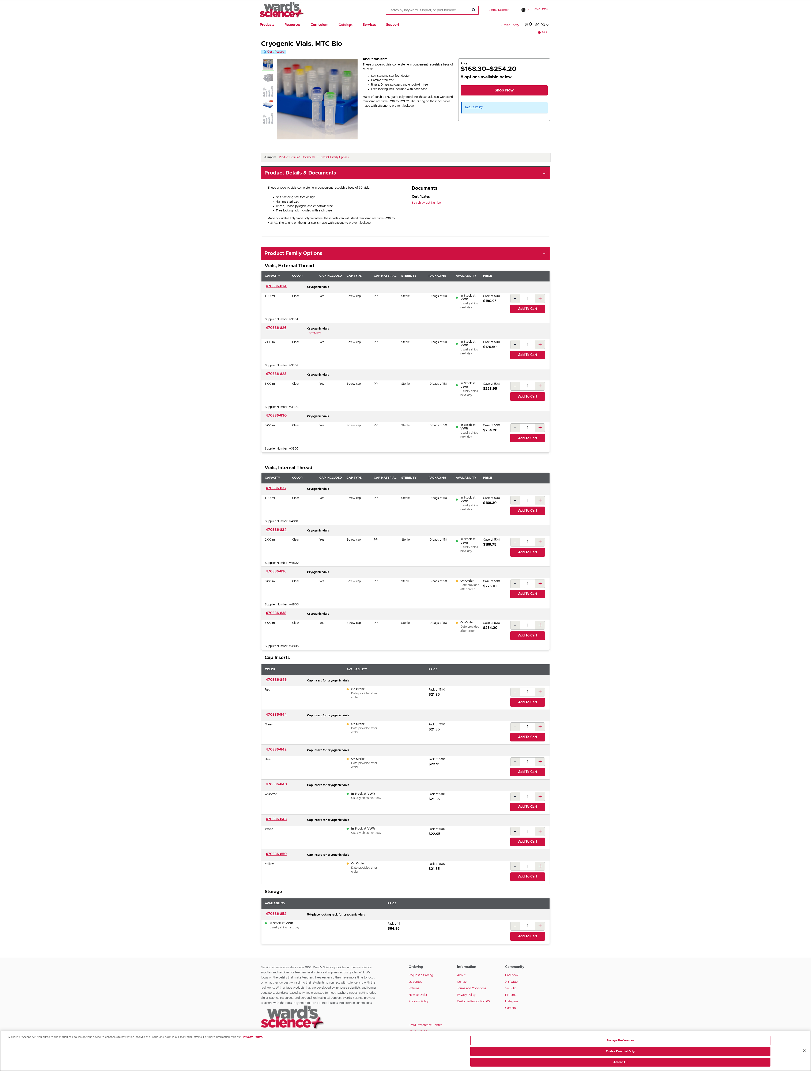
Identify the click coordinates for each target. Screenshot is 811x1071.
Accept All (620, 1062)
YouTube (511, 988)
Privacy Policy (466, 994)
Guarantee (415, 981)
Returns (414, 988)
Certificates (315, 333)
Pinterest (511, 994)
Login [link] (492, 10)
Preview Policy (419, 1001)
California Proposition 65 (473, 1001)
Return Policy (474, 107)
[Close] (804, 1050)
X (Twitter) (512, 981)
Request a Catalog (421, 975)
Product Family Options (293, 253)
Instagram (511, 1001)
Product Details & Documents (300, 173)
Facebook (511, 975)
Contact (462, 981)
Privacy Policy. (253, 1037)
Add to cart (527, 309)
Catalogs (345, 25)
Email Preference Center (425, 1025)
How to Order (418, 994)
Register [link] (503, 10)
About (461, 975)
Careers (510, 1008)
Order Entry (510, 25)
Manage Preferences (620, 1040)
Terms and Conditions (471, 988)
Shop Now (504, 90)
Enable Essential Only (620, 1051)
